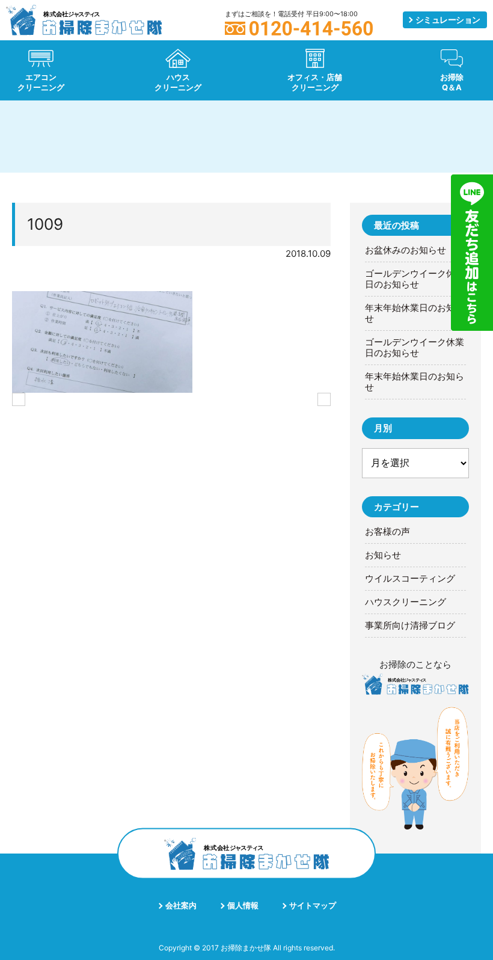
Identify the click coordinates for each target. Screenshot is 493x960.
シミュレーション (447, 19)
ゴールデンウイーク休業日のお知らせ (414, 279)
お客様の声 (387, 531)
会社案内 (181, 905)
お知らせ (383, 555)
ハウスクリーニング (405, 602)
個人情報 (243, 905)
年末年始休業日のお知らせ (414, 313)
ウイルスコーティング (410, 578)
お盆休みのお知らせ (405, 250)
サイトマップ (312, 905)
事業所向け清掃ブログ (410, 625)
